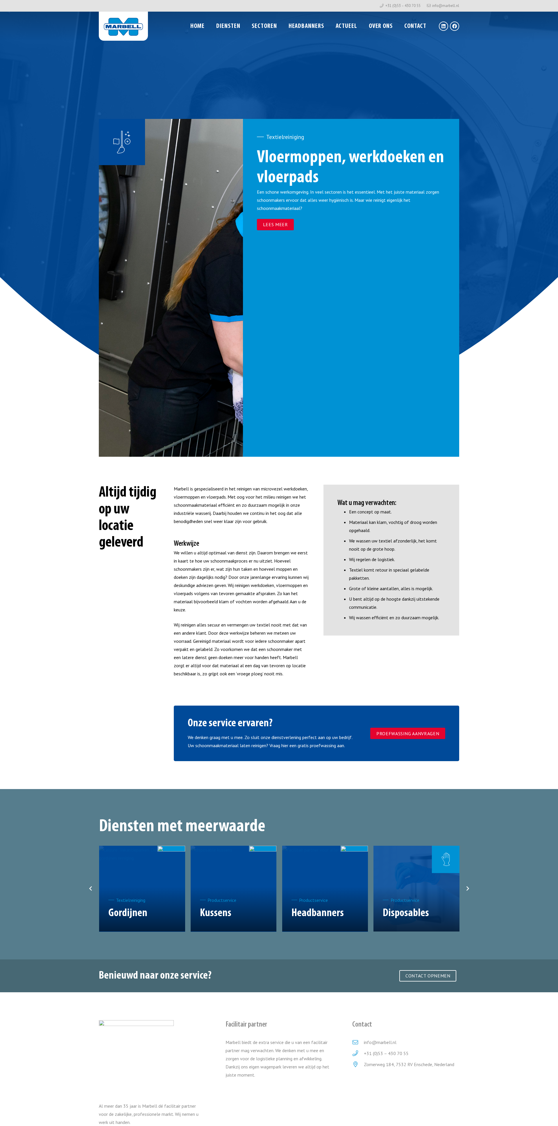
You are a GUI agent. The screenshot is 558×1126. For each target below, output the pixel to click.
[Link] (142, 909)
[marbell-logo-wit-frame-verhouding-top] (123, 26)
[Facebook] (454, 26)
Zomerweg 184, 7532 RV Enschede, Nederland (409, 1064)
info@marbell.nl (380, 1042)
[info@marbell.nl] (358, 1042)
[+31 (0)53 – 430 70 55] (358, 1053)
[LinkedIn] (443, 26)
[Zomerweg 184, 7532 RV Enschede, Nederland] (358, 1064)
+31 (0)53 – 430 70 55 (386, 1053)
